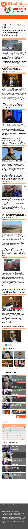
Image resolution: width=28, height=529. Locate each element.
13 (20, 431)
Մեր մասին (10, 504)
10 (10, 431)
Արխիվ (18, 504)
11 (13, 431)
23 (7, 435)
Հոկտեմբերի (7, 439)
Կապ (14, 504)
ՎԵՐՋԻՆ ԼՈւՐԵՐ (11, 372)
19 (17, 433)
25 (13, 435)
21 (24, 433)
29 (3, 437)
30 (7, 437)
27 (20, 435)
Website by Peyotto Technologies (8, 525)
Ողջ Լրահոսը (19, 417)
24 (10, 435)
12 (17, 431)
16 (7, 433)
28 (24, 435)
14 (24, 431)
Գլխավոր (4, 504)
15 (3, 433)
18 (13, 433)
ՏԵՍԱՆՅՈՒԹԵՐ (10, 349)
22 (3, 435)
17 (10, 433)
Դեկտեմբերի (20, 439)
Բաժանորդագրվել (6, 506)
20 (20, 433)
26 (17, 435)
